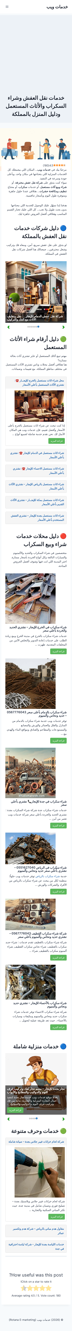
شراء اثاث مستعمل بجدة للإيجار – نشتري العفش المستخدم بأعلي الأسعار (37, 518)
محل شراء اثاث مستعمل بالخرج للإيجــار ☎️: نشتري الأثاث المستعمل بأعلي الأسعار (39, 382)
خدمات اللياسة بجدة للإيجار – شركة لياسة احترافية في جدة (36, 1246)
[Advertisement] (36, 51)
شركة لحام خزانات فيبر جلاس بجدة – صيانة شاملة (36, 1141)
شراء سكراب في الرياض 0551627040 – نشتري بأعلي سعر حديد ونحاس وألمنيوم (40, 869)
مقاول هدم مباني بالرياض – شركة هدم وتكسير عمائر (38, 1231)
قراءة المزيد (57, 440)
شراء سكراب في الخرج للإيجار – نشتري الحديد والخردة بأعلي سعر (38, 628)
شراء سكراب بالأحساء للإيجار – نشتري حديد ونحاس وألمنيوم (40, 1004)
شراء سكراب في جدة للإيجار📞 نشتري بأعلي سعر (39, 803)
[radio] (48, 1289)
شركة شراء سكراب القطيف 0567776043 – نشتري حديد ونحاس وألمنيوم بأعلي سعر (38, 935)
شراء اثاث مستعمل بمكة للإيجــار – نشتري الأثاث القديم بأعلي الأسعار (37, 502)
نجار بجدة (19, 1097)
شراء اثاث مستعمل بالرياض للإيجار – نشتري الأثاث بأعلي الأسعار (36, 486)
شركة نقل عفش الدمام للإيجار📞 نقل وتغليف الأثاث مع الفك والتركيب (35, 317)
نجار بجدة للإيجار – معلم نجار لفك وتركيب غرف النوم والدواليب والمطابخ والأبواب (36, 1090)
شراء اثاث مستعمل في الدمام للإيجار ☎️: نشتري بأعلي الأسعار (37, 455)
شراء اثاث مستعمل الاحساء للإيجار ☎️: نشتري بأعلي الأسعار (38, 471)
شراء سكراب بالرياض (47, 876)
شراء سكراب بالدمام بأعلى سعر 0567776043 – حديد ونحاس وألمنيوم (37, 713)
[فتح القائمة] (7, 6)
